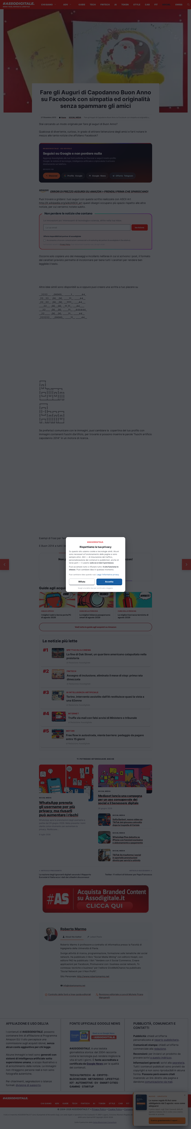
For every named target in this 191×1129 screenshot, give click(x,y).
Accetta (109, 581)
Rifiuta (81, 581)
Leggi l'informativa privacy (108, 575)
